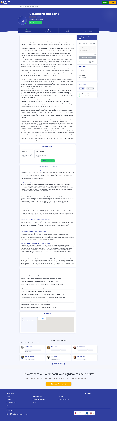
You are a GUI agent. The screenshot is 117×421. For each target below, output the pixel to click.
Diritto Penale (81, 88)
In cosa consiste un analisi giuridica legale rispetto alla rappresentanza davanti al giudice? (42, 284)
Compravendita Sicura (63, 399)
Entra (113, 2)
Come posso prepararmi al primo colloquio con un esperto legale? (36, 291)
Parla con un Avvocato (86, 57)
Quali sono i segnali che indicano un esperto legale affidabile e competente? (38, 307)
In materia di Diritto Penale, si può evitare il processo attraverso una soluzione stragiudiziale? (43, 294)
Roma (80, 78)
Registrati (105, 2)
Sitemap (34, 402)
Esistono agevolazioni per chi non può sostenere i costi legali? (35, 304)
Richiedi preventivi (58, 384)
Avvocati (24, 6)
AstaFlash (60, 396)
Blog (7, 405)
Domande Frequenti (11, 402)
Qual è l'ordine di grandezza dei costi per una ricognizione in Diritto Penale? (38, 275)
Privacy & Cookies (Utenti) (38, 399)
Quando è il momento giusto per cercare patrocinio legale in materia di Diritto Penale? (41, 278)
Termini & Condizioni (37, 396)
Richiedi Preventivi (48, 160)
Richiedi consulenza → (35, 22)
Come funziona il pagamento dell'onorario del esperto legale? (35, 301)
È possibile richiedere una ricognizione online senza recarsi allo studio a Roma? (39, 281)
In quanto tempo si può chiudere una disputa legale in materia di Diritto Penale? (39, 288)
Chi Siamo (8, 399)
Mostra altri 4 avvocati (58, 363)
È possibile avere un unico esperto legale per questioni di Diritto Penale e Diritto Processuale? (43, 297)
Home (21, 6)
